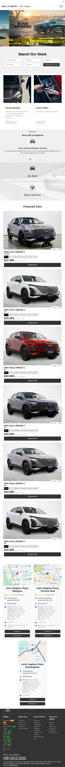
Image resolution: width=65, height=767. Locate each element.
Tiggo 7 (5, 728)
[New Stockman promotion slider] (37, 44)
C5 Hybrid (6, 749)
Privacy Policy (53, 732)
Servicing (36, 720)
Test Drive (22, 726)
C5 (4, 746)
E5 (4, 751)
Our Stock (21, 720)
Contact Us (17, 631)
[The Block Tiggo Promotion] (32, 28)
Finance (21, 722)
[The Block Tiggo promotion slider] (34, 44)
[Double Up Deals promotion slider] (30, 44)
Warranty (36, 726)
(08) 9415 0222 (12, 603)
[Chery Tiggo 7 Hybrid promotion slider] (32, 44)
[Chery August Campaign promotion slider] (28, 44)
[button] (61, 6)
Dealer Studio (14, 765)
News (50, 724)
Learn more (40, 122)
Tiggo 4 (5, 724)
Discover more (11, 122)
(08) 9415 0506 (27, 676)
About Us (52, 722)
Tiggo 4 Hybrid (7, 726)
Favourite (54, 249)
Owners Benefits (23, 728)
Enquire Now (32, 265)
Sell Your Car (22, 724)
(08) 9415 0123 (42, 603)
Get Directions (17, 635)
